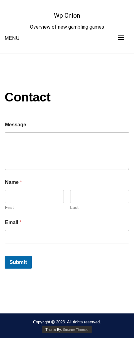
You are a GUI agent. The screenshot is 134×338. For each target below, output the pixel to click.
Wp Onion (67, 15)
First (9, 207)
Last (74, 207)
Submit (18, 262)
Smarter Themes (76, 329)
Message (15, 124)
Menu (12, 38)
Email (13, 222)
